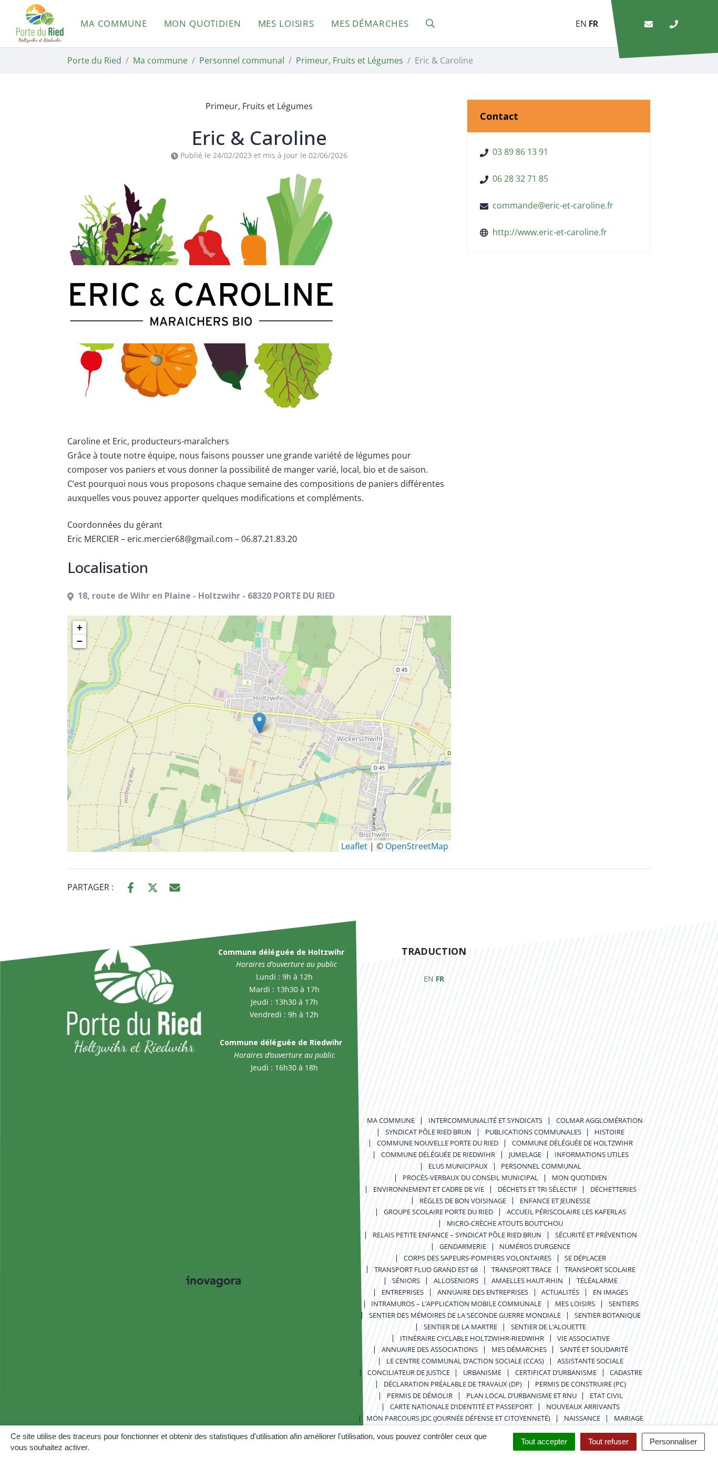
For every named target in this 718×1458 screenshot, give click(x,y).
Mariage (628, 1418)
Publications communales (533, 1132)
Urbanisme (482, 1372)
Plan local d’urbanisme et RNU (521, 1395)
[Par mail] (174, 886)
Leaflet (354, 846)
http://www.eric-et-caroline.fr (550, 232)
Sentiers (624, 1303)
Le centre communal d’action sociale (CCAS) (465, 1361)
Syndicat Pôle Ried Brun (428, 1132)
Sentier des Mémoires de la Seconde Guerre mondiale (465, 1315)
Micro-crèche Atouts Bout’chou (505, 1223)
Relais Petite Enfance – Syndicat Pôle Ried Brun (457, 1235)
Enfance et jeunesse (555, 1200)
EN (581, 23)
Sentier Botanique (608, 1315)
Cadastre (626, 1372)
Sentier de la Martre (460, 1326)
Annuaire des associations (430, 1349)
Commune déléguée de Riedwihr (438, 1154)
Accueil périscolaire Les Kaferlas (566, 1211)
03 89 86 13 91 (520, 152)
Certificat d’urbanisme (556, 1372)
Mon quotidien (202, 23)
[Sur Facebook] (130, 886)
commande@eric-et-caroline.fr (553, 205)
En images (610, 1292)
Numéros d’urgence (534, 1246)
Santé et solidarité (594, 1349)
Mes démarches (370, 23)
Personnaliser (673, 1441)
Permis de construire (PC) (580, 1384)
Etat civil (606, 1395)
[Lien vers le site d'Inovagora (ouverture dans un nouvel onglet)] (213, 1280)
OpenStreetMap (416, 846)
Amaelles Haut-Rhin (527, 1280)
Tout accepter (544, 1441)
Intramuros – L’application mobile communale (456, 1303)
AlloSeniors (456, 1280)
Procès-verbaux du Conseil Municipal (470, 1177)
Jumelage (525, 1154)
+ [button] (80, 627)
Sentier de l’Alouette (548, 1326)
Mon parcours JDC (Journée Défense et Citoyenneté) (458, 1418)
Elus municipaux (458, 1166)
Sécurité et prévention (596, 1235)
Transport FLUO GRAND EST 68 (426, 1269)
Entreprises (403, 1292)
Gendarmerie (462, 1246)
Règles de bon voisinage (462, 1200)
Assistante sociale (590, 1361)
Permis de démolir (420, 1395)
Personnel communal (541, 1166)
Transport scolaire (600, 1269)
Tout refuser (608, 1441)
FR (593, 23)
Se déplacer (585, 1258)
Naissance (582, 1418)
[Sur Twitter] (152, 886)
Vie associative (583, 1338)
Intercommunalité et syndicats (485, 1120)
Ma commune (113, 23)
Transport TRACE (521, 1269)
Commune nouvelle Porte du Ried (437, 1143)
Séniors (406, 1280)
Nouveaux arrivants (583, 1406)
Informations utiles (592, 1154)
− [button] (80, 641)
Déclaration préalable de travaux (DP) (453, 1384)
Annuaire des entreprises (482, 1292)
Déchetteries (613, 1189)
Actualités (560, 1292)
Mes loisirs (286, 23)
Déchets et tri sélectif (537, 1189)
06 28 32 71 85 (520, 178)
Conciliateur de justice (408, 1372)
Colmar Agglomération (599, 1120)
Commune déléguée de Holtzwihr (572, 1143)
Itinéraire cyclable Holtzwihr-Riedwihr (472, 1338)
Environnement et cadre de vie (428, 1189)
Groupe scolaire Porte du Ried (438, 1211)
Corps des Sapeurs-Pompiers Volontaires (477, 1258)
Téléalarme (597, 1280)
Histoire (609, 1132)
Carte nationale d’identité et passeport (461, 1406)
